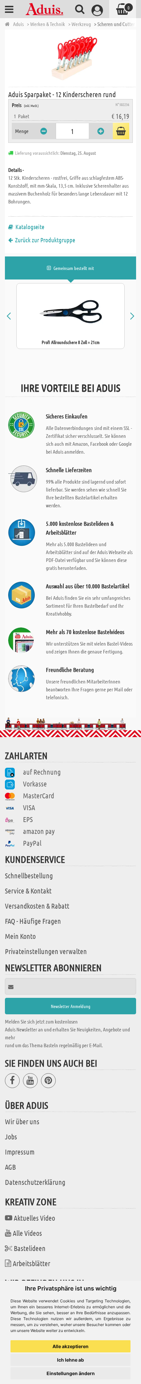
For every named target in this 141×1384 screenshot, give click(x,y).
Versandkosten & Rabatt (37, 905)
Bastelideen (30, 1248)
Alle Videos (27, 1233)
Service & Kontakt (28, 890)
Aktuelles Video (34, 1217)
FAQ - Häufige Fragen (33, 921)
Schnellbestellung (29, 875)
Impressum (19, 1151)
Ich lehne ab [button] (70, 1360)
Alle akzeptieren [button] (70, 1346)
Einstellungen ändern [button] (71, 1373)
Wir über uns (22, 1121)
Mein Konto (20, 936)
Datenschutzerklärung (35, 1182)
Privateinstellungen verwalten (46, 951)
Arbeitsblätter (31, 1263)
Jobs (11, 1136)
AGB (10, 1166)
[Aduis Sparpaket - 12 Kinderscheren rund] (72, 58)
